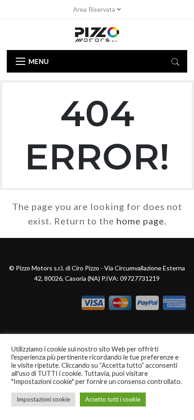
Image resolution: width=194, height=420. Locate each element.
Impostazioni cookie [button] (43, 399)
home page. (141, 220)
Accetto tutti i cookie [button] (112, 399)
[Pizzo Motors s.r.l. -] (97, 34)
